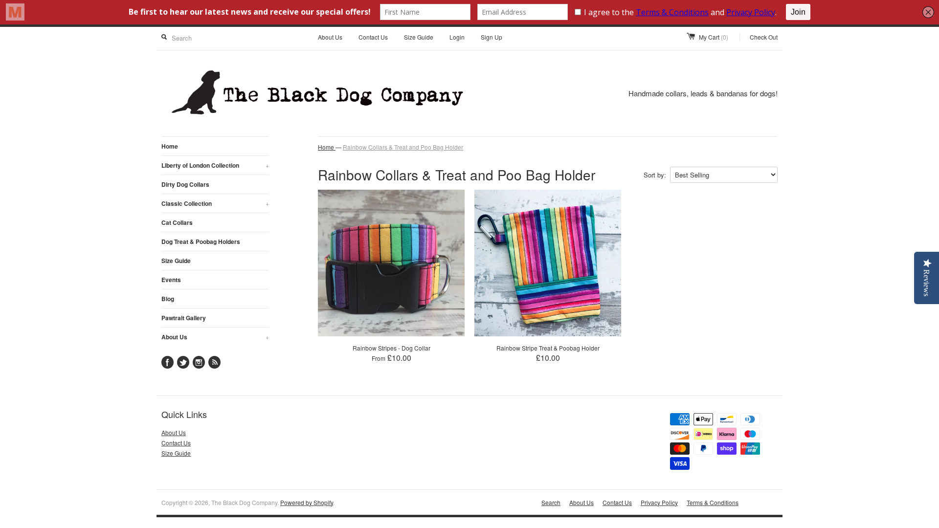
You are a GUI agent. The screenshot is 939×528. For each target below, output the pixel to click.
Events (171, 279)
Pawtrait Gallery (183, 317)
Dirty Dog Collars (185, 184)
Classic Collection (215, 203)
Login (457, 37)
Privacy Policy (659, 502)
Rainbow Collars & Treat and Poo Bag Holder (403, 147)
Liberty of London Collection (215, 165)
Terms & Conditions (712, 502)
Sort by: (655, 174)
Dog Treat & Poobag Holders (200, 241)
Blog (167, 298)
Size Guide (418, 37)
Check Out (764, 37)
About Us (330, 37)
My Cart (713, 37)
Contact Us (373, 37)
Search (550, 502)
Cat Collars (177, 222)
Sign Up (491, 37)
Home (169, 146)
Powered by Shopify (306, 502)
